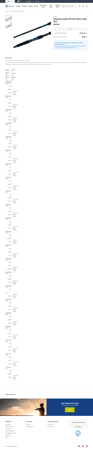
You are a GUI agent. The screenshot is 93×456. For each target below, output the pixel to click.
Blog (6, 437)
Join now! (69, 409)
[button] (50, 35)
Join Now (28, 424)
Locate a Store (50, 426)
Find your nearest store (79, 422)
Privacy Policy (8, 428)
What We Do (8, 424)
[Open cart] (87, 6)
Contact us (79, 426)
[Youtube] (83, 446)
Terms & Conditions (9, 430)
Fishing (18, 6)
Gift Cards (50, 6)
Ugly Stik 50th (57, 6)
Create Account (29, 426)
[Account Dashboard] (83, 6)
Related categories (10, 394)
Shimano (55, 16)
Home (7, 11)
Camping (24, 6)
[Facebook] (79, 446)
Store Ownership (9, 426)
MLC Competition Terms (10, 433)
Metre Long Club (43, 6)
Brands (36, 6)
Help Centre (50, 424)
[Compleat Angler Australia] (9, 6)
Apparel (30, 6)
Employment (8, 435)
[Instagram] (87, 446)
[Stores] (79, 6)
